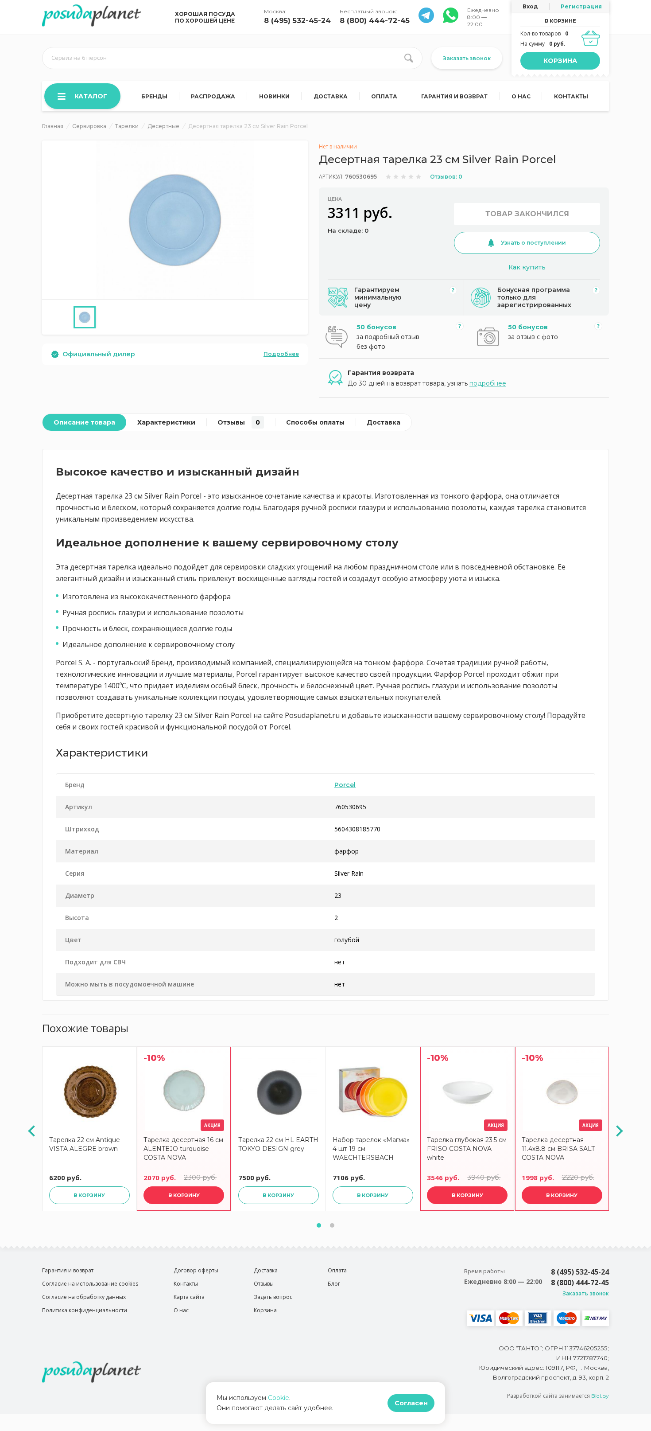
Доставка (331, 96)
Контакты (571, 96)
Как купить (527, 267)
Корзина (560, 61)
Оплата (384, 96)
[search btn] (408, 58)
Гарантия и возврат (454, 96)
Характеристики (166, 422)
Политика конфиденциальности (84, 1310)
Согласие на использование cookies (90, 1283)
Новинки (274, 96)
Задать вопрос (273, 1297)
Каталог (90, 96)
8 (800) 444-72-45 (375, 20)
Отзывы (238, 422)
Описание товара (84, 422)
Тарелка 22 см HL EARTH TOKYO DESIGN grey (278, 1144)
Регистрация (581, 6)
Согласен (411, 1403)
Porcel (345, 785)
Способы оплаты (315, 422)
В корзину (89, 1195)
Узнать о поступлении (533, 242)
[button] (319, 1225)
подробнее (487, 383)
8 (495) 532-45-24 (297, 20)
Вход (530, 6)
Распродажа (213, 96)
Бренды (154, 96)
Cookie (278, 1398)
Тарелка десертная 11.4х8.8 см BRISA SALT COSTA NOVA (558, 1149)
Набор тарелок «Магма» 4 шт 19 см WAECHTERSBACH (371, 1149)
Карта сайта (189, 1297)
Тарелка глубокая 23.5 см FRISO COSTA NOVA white (467, 1149)
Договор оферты (196, 1270)
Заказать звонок (467, 58)
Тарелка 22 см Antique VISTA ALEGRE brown (84, 1144)
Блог (334, 1283)
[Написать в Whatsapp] (426, 20)
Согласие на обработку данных (84, 1297)
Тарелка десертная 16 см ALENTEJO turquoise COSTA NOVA (183, 1149)
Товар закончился (527, 214)
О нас (521, 96)
